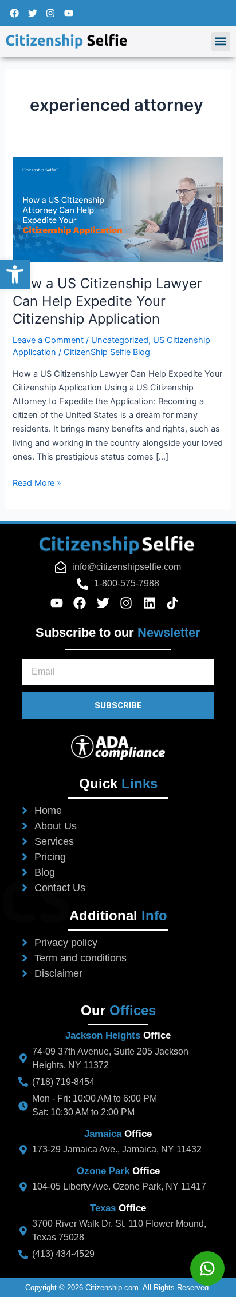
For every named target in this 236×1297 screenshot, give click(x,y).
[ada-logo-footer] (118, 747)
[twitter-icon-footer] (106, 603)
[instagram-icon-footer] (130, 603)
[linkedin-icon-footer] (152, 603)
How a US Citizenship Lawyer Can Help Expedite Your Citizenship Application (107, 301)
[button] (220, 41)
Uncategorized (119, 340)
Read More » (37, 482)
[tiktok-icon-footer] (176, 603)
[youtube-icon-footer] (60, 603)
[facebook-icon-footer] (83, 603)
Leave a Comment (48, 340)
